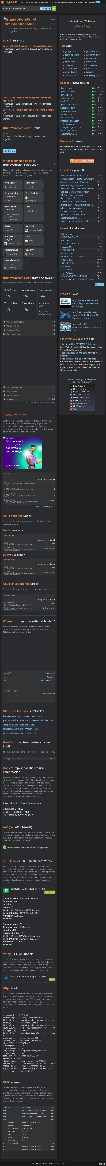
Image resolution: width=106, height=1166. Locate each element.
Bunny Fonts (33, 200)
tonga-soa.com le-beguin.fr (74, 221)
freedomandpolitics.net (42, 720)
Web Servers (11, 183)
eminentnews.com (68, 134)
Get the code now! (82, 382)
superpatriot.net (28, 733)
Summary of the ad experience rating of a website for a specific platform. (27, 522)
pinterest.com (71, 75)
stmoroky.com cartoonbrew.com (77, 179)
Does (23, 770)
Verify (18, 954)
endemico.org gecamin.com (74, 185)
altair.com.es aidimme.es (73, 208)
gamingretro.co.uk (68, 104)
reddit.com (91, 61)
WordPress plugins (10, 238)
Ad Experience (18, 516)
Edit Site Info (9, 151)
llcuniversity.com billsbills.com (75, 182)
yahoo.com (91, 68)
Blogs (7, 226)
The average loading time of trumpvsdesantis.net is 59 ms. (29, 752)
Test (53, 979)
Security (30, 250)
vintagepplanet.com (69, 121)
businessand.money (33, 716)
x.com (68, 58)
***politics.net (31, 729)
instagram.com (93, 55)
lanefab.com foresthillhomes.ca (76, 205)
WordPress (32, 211)
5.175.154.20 (66, 240)
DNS (11, 1082)
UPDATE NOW (82, 26)
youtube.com (92, 51)
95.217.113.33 (66, 234)
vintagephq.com (67, 124)
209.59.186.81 (9, 106)
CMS (28, 206)
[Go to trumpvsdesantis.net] (36, 24)
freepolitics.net (10, 725)
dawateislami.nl (67, 91)
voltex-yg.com (67, 98)
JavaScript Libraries (10, 208)
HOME (23, 2)
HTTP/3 (10, 265)
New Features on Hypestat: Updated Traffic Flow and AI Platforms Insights (85, 315)
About (64, 1163)
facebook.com (72, 55)
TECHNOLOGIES (89, 2)
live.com (90, 72)
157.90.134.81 (66, 269)
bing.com (69, 65)
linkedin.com (91, 65)
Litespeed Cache (35, 230)
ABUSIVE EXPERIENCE (76, 2)
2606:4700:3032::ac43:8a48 (73, 276)
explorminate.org (68, 111)
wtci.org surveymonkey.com (74, 192)
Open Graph (12, 267)
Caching (30, 226)
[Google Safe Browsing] (4, 847)
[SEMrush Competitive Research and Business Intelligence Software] (15, 415)
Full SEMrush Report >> (45, 507)
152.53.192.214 (67, 250)
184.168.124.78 (67, 266)
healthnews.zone (28, 725)
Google (18, 827)
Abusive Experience (21, 584)
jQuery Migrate (13, 220)
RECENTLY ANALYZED (41, 2)
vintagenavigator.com (70, 127)
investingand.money (12, 716)
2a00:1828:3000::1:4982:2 (72, 256)
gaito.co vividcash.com (72, 214)
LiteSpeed (11, 187)
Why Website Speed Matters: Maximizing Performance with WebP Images (85, 303)
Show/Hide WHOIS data (76, 353)
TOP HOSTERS (53, 2)
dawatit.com (66, 95)
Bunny (30, 241)
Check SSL (50, 892)
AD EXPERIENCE (63, 2)
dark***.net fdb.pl (69, 198)
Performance (11, 250)
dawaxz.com (66, 88)
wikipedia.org (71, 72)
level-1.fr (64, 101)
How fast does (27, 744)
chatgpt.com (71, 68)
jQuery (10, 217)
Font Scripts (32, 193)
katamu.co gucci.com (71, 211)
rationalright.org (11, 733)
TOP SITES (29, 2)
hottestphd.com (68, 130)
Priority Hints (12, 254)
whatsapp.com (93, 75)
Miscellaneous (12, 260)
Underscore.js (13, 214)
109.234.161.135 (67, 263)
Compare (46, 8)
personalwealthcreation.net (16, 720)
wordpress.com (67, 108)
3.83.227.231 (66, 247)
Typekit (31, 197)
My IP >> (99, 285)
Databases (31, 183)
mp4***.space (66, 117)
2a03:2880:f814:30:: (70, 237)
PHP (8, 200)
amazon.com (92, 58)
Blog (50, 1163)
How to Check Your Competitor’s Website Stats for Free (87, 327)
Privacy (57, 1163)
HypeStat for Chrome (84, 161)
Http (11, 988)
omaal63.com (66, 114)
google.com (70, 51)
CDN (28, 236)
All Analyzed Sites (39, 1163)
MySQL (31, 187)
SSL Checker (27, 861)
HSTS (30, 254)
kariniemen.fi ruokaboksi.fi (73, 201)
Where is (29, 621)
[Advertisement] (29, 75)
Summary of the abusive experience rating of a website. (27, 589)
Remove (69, 359)
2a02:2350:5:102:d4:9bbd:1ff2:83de (77, 279)
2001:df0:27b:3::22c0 (70, 243)
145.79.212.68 (66, 273)
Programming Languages (11, 195)
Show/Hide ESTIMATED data (79, 344)
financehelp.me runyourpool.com (76, 188)
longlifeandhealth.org (13, 729)
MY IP (98, 2)
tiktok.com (70, 61)
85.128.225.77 (66, 253)
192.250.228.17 (67, 260)
